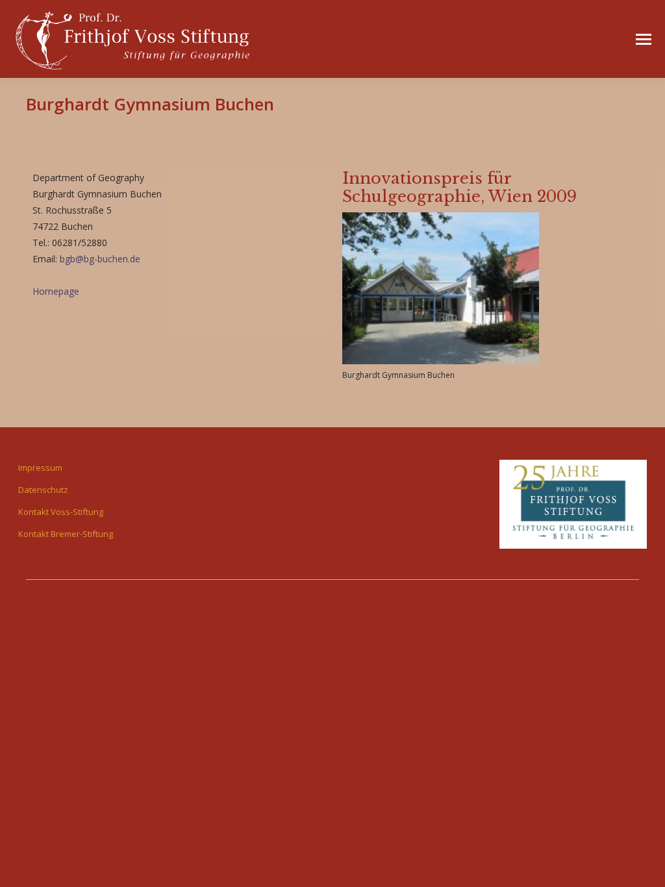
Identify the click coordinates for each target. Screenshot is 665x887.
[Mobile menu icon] (643, 39)
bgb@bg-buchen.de (100, 259)
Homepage (55, 291)
